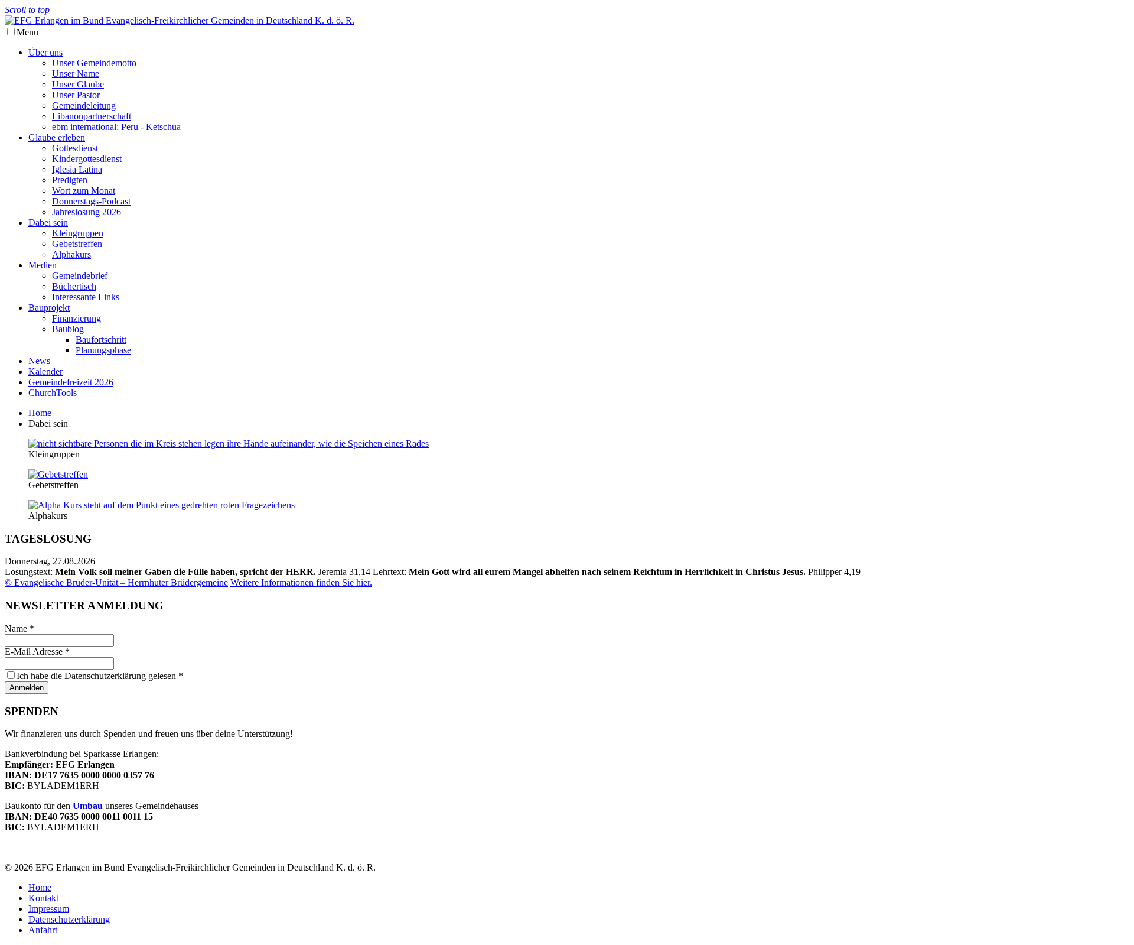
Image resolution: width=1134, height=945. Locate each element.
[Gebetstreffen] (58, 474)
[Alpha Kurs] (161, 505)
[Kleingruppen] (228, 444)
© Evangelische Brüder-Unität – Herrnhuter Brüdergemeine (116, 582)
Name (19, 628)
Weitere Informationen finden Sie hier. (301, 582)
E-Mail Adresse (37, 652)
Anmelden (26, 687)
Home (39, 413)
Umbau (89, 806)
